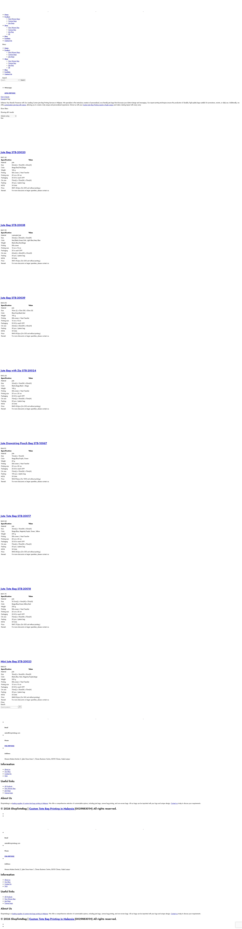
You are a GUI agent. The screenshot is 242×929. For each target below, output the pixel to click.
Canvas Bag (12, 30)
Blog (6, 36)
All (9, 34)
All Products (8, 786)
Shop (6, 25)
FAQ (6, 776)
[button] (5, 97)
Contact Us (8, 41)
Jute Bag (11, 32)
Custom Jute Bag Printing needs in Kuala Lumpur (98, 105)
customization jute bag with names (15, 105)
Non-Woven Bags (14, 19)
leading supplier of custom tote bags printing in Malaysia (30, 803)
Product (7, 17)
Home (6, 15)
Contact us (174, 803)
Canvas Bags (12, 21)
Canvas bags (9, 793)
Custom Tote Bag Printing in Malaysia (52, 809)
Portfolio (7, 39)
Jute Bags (11, 23)
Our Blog (7, 772)
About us (7, 769)
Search (3, 704)
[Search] (20, 707)
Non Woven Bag (13, 28)
